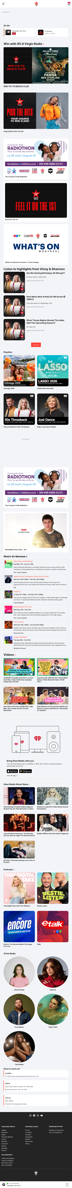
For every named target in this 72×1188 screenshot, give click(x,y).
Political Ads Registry (8, 1158)
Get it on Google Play (55, 1132)
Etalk (45, 944)
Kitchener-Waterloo (7, 1137)
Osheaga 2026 (12, 388)
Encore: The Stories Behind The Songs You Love (18, 945)
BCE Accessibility (7, 1165)
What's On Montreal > (15, 556)
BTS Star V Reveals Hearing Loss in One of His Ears (19, 861)
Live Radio (28, 1132)
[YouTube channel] (41, 1115)
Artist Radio (28, 1137)
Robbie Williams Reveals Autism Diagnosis (52, 833)
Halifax (4, 1134)
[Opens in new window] (36, 157)
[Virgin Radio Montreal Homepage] (36, 3)
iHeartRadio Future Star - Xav (15, 550)
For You (27, 1130)
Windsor (4, 1150)
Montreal (4, 1141)
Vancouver (5, 1143)
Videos (10, 654)
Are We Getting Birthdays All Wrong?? (46, 273)
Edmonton (5, 1132)
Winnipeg (4, 1148)
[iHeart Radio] (69, 3)
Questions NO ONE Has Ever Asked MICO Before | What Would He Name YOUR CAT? (52, 680)
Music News (29, 1141)
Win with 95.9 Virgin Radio (23, 44)
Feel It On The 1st (11, 219)
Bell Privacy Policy (7, 1163)
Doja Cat (59, 990)
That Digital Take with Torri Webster (17, 906)
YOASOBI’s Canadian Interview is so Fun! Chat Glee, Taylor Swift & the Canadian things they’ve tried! (18, 680)
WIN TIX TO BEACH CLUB (16, 86)
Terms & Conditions (7, 1160)
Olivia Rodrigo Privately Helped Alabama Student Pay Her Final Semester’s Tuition (18, 808)
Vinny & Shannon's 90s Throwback (16, 427)
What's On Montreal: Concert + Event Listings (22, 262)
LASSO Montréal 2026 (45, 388)
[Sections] (3, 4)
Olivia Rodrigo (24, 990)
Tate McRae (25, 1064)
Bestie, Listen (45, 906)
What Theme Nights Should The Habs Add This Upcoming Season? (46, 321)
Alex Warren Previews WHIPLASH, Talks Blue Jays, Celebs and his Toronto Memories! (18, 708)
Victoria (4, 1146)
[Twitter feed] (38, 1115)
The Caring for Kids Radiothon (16, 177)
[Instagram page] (30, 1115)
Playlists (27, 1139)
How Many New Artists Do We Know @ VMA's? (45, 298)
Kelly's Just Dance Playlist (46, 427)
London (4, 1139)
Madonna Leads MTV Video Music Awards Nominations (52, 808)
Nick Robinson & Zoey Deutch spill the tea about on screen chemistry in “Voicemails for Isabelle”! (52, 708)
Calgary (4, 1130)
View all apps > (20, 775)
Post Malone (25, 1027)
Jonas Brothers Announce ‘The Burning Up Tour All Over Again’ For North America (19, 834)
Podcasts (28, 1134)
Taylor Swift (58, 1027)
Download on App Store (56, 1130)
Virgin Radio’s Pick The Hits (14, 131)
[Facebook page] (34, 1115)
